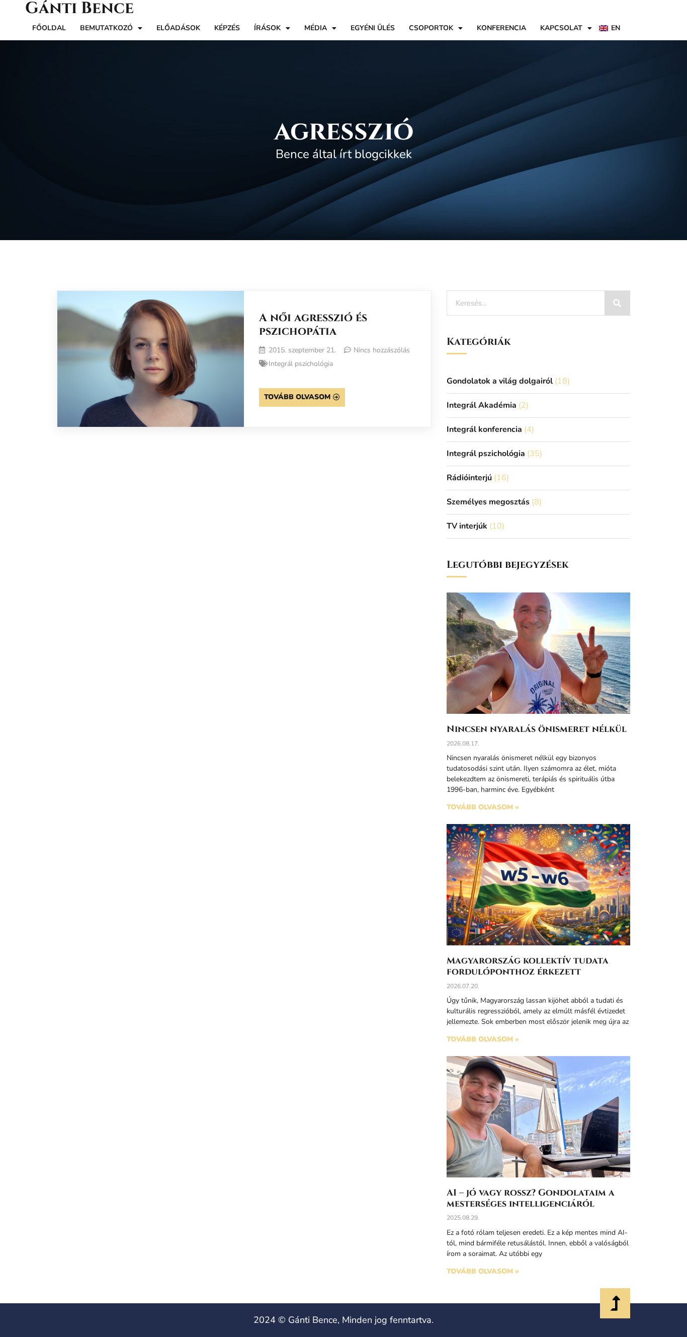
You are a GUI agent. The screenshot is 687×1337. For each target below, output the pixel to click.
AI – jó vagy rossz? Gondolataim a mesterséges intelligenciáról (531, 1198)
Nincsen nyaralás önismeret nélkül (537, 729)
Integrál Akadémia (482, 405)
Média (315, 28)
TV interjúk (467, 526)
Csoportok (431, 28)
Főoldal (49, 28)
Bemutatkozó (106, 28)
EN (615, 28)
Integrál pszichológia (301, 363)
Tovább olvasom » (483, 807)
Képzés (227, 28)
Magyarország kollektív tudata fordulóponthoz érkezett (528, 966)
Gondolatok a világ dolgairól (500, 381)
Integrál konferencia (484, 429)
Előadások (178, 28)
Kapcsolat (561, 28)
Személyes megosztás (488, 501)
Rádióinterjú (469, 477)
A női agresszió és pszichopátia (313, 324)
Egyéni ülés (373, 28)
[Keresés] (617, 303)
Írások (267, 28)
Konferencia (501, 28)
